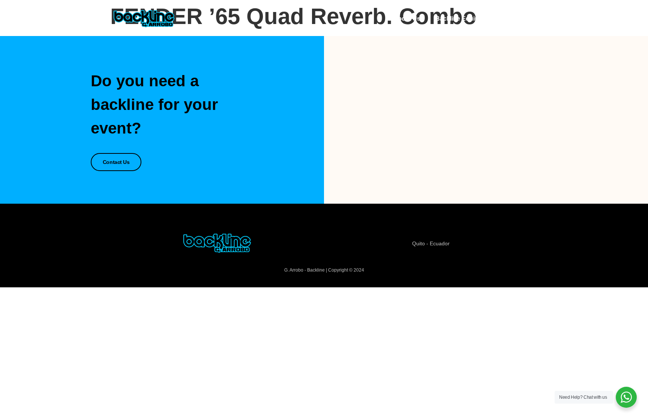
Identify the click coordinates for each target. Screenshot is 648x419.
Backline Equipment (464, 18)
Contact (519, 18)
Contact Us (116, 162)
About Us (406, 18)
